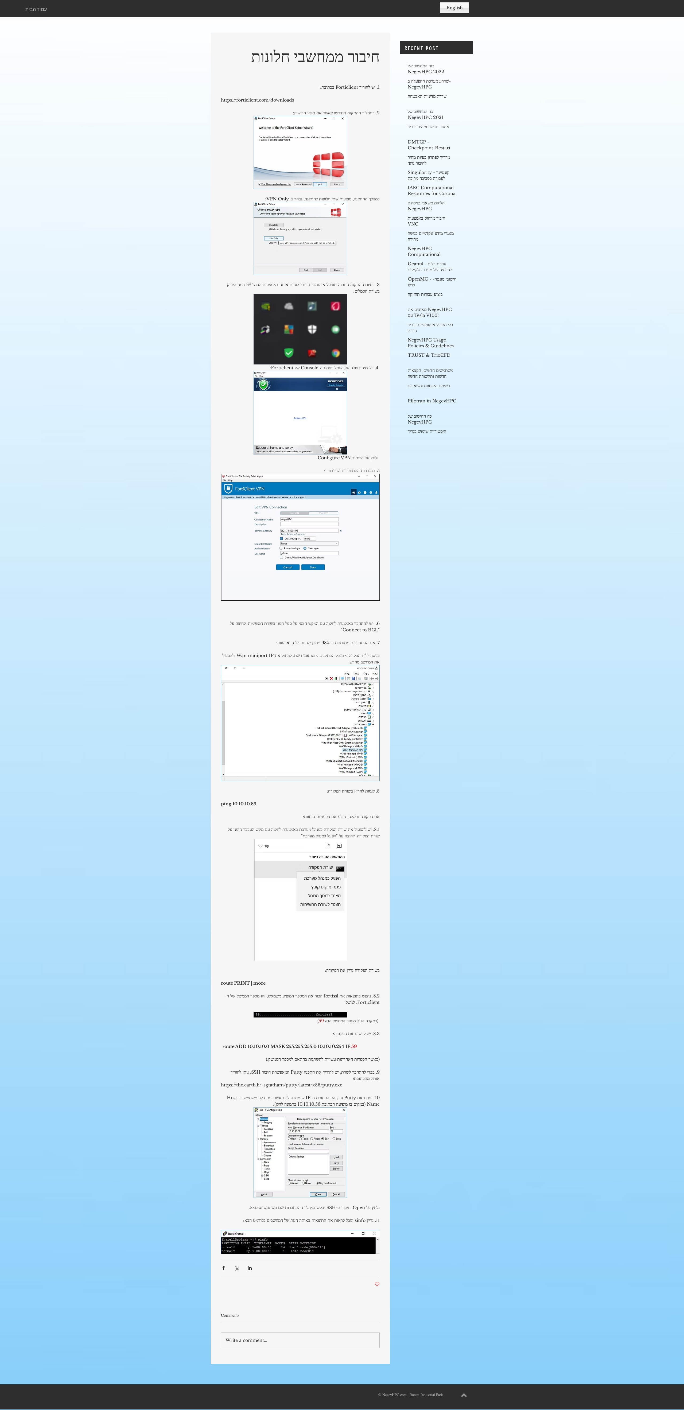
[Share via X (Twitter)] (236, 1268)
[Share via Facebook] (223, 1268)
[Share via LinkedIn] (249, 1268)
